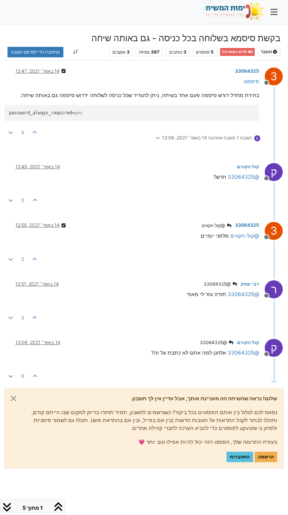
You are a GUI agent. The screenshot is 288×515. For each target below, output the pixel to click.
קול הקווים (248, 166)
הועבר (267, 51)
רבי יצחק (250, 284)
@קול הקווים (214, 225)
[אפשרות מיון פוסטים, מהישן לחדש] (75, 52)
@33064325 (218, 284)
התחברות (240, 457)
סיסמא (251, 81)
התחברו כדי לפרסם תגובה (35, 52)
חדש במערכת (235, 51)
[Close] (13, 398)
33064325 (247, 71)
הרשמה (266, 457)
